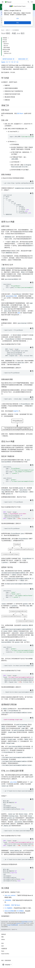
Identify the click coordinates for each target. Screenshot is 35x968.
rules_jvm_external (10, 895)
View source (23, 59)
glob (19, 313)
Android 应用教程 (9, 911)
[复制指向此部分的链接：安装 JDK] (9, 120)
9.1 (9, 62)
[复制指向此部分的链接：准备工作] (10, 106)
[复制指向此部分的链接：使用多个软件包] (14, 567)
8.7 (15, 62)
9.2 (7, 62)
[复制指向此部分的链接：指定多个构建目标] (16, 456)
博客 (2, 937)
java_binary (13, 782)
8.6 (17, 62)
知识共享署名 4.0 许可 (26, 921)
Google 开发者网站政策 (12, 925)
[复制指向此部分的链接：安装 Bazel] (10, 110)
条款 (2, 960)
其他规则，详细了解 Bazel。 (13, 905)
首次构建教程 (15, 30)
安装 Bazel (20, 113)
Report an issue (8, 59)
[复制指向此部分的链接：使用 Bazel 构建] (16, 222)
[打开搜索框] (28, 2)
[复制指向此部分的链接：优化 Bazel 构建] (16, 442)
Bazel (2, 30)
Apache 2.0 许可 (20, 923)
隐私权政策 (8, 960)
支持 (2, 946)
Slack (2, 951)
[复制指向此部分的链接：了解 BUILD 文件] (14, 265)
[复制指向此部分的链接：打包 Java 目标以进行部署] (25, 771)
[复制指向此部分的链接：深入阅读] (10, 888)
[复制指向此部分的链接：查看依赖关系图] (14, 380)
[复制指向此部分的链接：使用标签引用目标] (18, 705)
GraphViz (15, 411)
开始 (17, 22)
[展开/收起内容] (8, 38)
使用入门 (8, 30)
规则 (11, 296)
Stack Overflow (5, 953)
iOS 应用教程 (20, 911)
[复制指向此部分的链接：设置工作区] (11, 226)
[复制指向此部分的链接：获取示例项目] (12, 175)
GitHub (3, 939)
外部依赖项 (8, 900)
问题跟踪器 (4, 948)
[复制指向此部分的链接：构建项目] (9, 320)
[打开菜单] (2, 2)
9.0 (12, 62)
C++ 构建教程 (8, 908)
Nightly (3, 62)
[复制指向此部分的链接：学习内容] (10, 78)
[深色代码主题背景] (31, 135)
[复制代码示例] (33, 135)
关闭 (17, 18)
